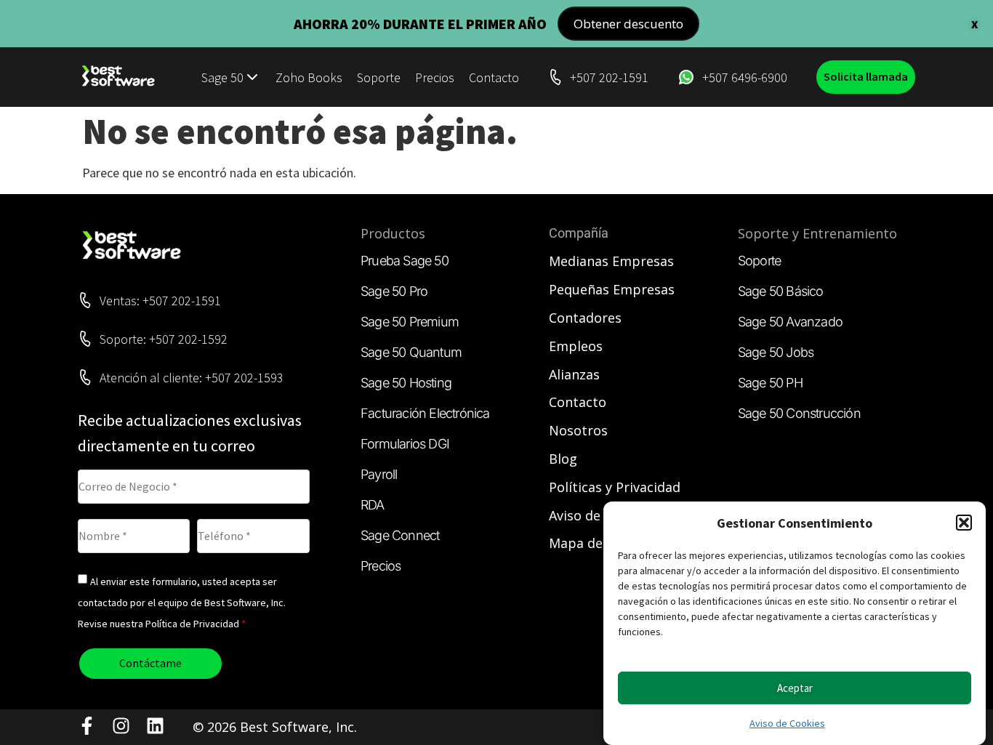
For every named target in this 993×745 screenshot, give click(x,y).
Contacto (494, 77)
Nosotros (578, 430)
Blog (563, 458)
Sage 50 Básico (781, 291)
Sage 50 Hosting (406, 382)
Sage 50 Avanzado (790, 321)
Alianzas (574, 374)
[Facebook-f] (87, 726)
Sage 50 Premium (410, 321)
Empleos (576, 346)
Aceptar (795, 688)
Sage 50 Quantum (411, 352)
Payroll (379, 474)
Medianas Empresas (611, 261)
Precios (434, 77)
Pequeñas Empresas (612, 289)
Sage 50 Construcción (799, 413)
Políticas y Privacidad (614, 487)
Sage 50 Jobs (775, 352)
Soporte (379, 77)
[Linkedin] (155, 726)
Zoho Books (309, 77)
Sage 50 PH (770, 382)
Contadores (585, 317)
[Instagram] (121, 726)
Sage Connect (400, 535)
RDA (373, 504)
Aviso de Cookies (787, 723)
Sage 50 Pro (394, 291)
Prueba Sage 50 (405, 260)
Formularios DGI (405, 443)
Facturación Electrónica (425, 413)
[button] (964, 522)
